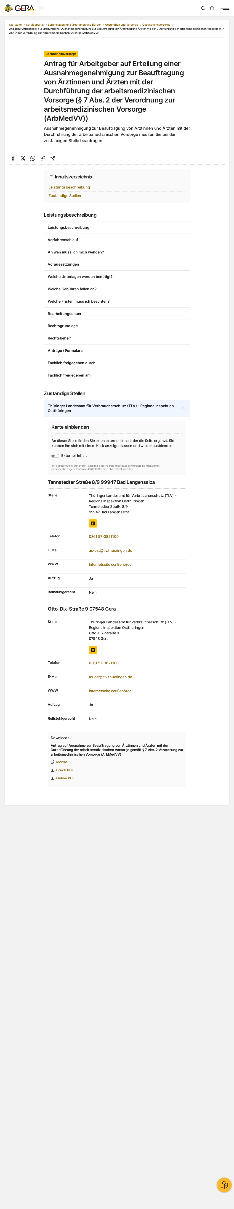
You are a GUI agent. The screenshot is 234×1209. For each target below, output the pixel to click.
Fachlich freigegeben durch (72, 363)
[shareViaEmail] (53, 158)
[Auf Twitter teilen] (23, 158)
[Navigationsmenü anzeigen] (224, 8)
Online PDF (65, 778)
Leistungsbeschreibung (69, 187)
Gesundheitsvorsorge (156, 24)
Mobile (61, 762)
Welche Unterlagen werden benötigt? (80, 276)
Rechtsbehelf (59, 338)
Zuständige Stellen (64, 195)
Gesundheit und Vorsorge (121, 24)
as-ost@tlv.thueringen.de (110, 550)
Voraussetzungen (63, 264)
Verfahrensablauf (63, 239)
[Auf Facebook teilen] (13, 158)
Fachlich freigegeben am (69, 375)
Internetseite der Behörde (110, 564)
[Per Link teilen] (43, 158)
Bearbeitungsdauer (64, 313)
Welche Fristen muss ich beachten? (79, 301)
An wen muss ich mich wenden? (76, 252)
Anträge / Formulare (65, 350)
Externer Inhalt (74, 455)
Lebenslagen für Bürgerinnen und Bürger (74, 24)
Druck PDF (65, 770)
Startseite (15, 24)
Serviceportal (35, 24)
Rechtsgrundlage (63, 325)
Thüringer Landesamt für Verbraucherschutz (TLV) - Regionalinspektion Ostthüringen (111, 408)
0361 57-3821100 (103, 536)
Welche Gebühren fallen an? (72, 289)
